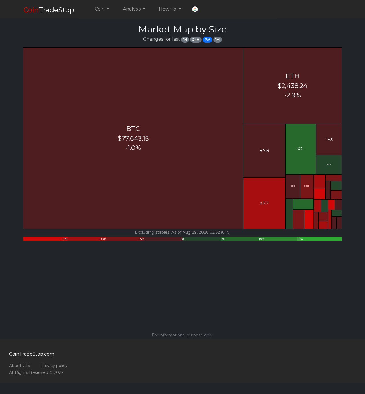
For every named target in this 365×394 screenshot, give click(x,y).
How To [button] (168, 9)
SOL (300, 148)
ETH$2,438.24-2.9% (292, 85)
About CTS (19, 365)
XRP (264, 203)
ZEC (293, 186)
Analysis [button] (132, 9)
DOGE (306, 186)
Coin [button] (100, 9)
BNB (264, 150)
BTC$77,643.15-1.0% (133, 138)
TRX (329, 139)
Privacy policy (54, 365)
